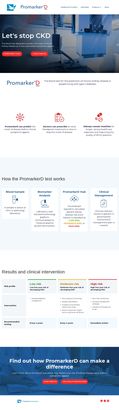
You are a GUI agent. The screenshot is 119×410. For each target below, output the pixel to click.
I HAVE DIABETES (39, 54)
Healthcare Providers (69, 7)
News (107, 7)
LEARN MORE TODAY (12, 54)
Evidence (95, 7)
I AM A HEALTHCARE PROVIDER (74, 381)
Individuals (85, 7)
